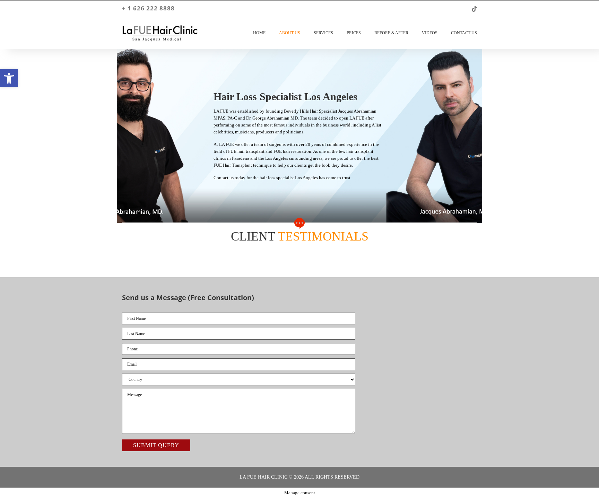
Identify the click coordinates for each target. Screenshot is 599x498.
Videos (429, 32)
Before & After (391, 32)
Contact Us (464, 32)
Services (323, 32)
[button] (9, 78)
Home (259, 32)
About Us (289, 32)
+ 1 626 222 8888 (148, 8)
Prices (354, 32)
